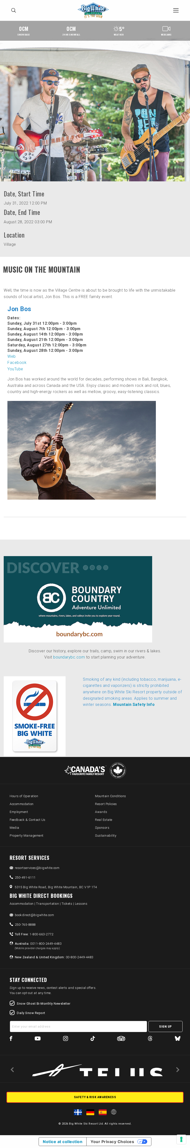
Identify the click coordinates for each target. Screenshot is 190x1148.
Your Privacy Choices (112, 1141)
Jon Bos (19, 309)
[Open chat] (176, 1134)
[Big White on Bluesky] (177, 1039)
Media (14, 827)
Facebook (16, 362)
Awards (101, 812)
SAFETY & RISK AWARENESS (95, 1097)
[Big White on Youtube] (38, 1039)
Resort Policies (106, 804)
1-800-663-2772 (34, 934)
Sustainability (105, 835)
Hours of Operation (24, 796)
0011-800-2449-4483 (38, 946)
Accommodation (22, 804)
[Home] (95, 10)
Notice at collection (62, 1141)
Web (11, 356)
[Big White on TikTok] (92, 1039)
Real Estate (103, 820)
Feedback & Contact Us (28, 820)
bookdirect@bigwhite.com (34, 915)
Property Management (27, 835)
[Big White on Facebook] (11, 1039)
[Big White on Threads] (150, 1039)
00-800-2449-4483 (54, 957)
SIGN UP (165, 1026)
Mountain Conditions (110, 796)
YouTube (15, 369)
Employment (19, 812)
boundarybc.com (69, 657)
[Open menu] (175, 10)
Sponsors (102, 827)
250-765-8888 (25, 924)
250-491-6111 (25, 877)
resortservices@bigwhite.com (37, 868)
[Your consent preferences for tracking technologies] (181, 1139)
